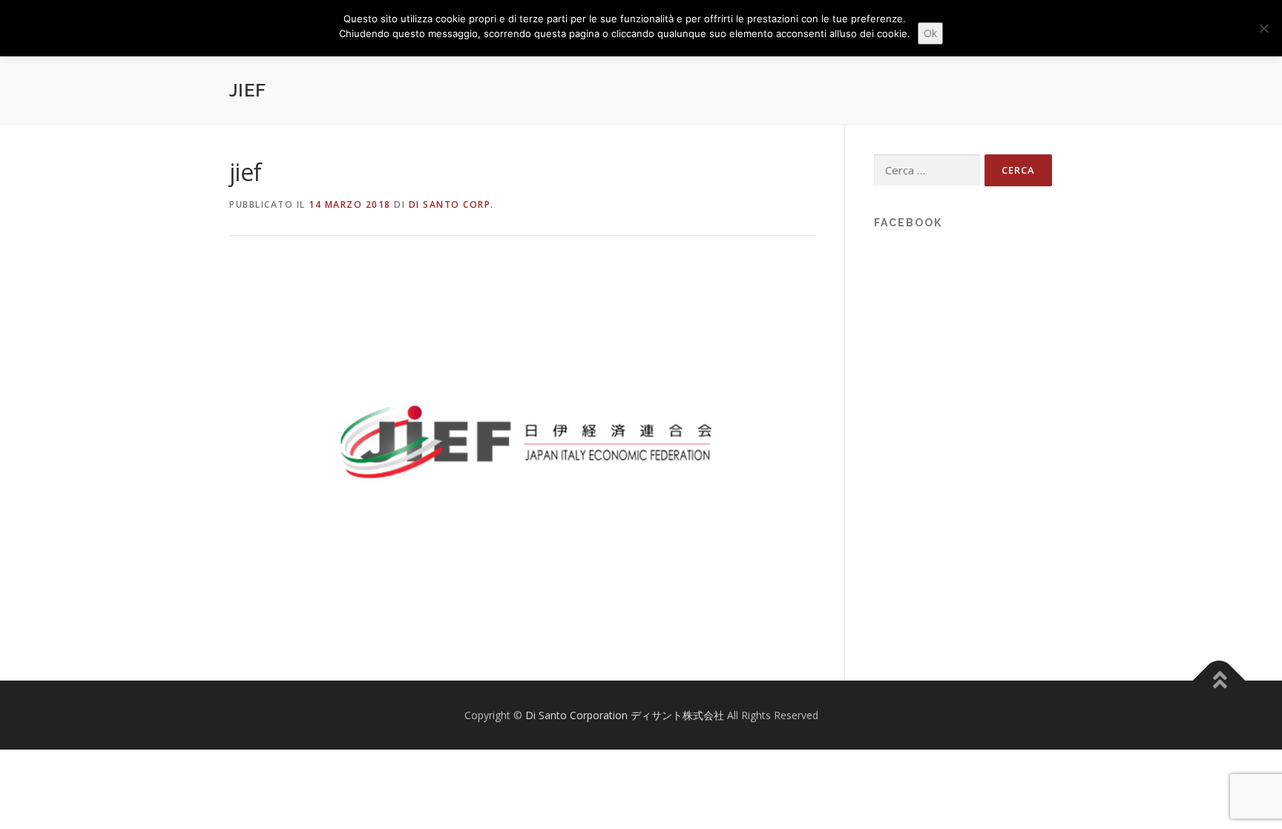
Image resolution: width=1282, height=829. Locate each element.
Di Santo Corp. (451, 204)
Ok (930, 33)
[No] (1263, 28)
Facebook (908, 223)
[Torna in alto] (1219, 680)
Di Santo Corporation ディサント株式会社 (626, 715)
